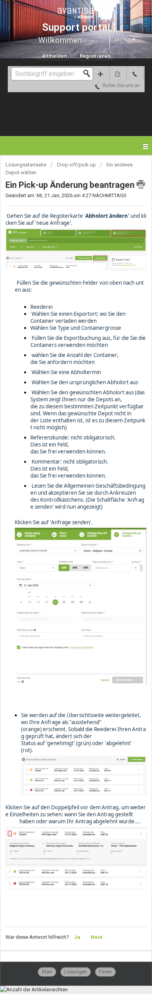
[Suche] (89, 73)
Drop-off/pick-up (76, 165)
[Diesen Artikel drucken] (140, 184)
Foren (105, 972)
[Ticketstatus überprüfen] (117, 73)
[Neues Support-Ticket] (100, 73)
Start (47, 972)
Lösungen (75, 972)
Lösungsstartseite (26, 165)
